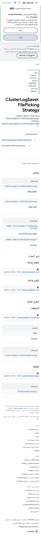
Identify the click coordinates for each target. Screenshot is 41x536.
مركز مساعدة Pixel (34, 494)
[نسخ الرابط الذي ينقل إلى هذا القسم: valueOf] (29, 308)
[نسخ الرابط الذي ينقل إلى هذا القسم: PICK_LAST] (26, 281)
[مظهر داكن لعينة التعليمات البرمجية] (38, 269)
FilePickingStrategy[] (27, 239)
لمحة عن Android (33, 520)
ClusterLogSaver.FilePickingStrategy (22, 124)
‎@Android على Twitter (31, 460)
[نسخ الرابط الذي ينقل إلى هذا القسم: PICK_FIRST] (25, 263)
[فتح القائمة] (36, 2)
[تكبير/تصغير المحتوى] (27, 70)
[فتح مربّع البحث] (19, 2)
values (32, 245)
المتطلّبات (36, 433)
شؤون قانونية (16, 520)
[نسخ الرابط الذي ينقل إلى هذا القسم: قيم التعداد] (26, 256)
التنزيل (37, 436)
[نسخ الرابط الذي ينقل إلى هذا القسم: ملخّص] (30, 172)
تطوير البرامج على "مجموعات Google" (28, 478)
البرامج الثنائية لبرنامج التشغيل (31, 447)
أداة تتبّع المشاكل (34, 512)
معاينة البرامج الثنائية (33, 440)
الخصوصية (35, 523)
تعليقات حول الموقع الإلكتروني (21, 523)
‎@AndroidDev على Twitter (30, 463)
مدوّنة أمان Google (33, 470)
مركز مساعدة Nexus (33, 497)
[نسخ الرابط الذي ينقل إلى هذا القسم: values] (31, 367)
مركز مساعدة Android (32, 490)
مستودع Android (34, 429)
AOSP (37, 64)
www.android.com (32, 501)
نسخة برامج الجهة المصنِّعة (32, 444)
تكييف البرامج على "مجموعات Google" (27, 481)
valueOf (22, 234)
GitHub (36, 451)
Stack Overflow (34, 508)
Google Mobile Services (31, 505)
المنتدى (24, 520)
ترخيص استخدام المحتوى (20, 408)
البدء (20, 37)
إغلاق (20, 30)
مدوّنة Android (34, 467)
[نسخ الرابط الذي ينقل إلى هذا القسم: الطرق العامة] (25, 302)
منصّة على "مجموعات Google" (30, 474)
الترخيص (7, 520)
